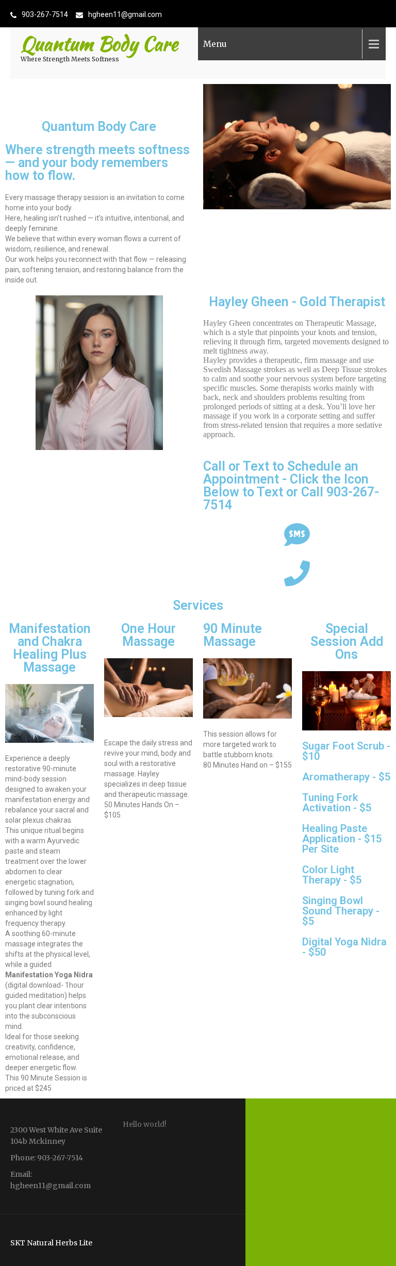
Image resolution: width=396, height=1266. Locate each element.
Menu (215, 44)
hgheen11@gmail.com (125, 14)
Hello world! (145, 1124)
